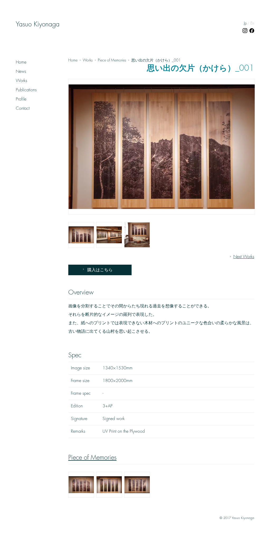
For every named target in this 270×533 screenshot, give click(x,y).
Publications (26, 90)
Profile (21, 99)
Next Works (243, 257)
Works (21, 81)
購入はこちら (100, 270)
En (252, 23)
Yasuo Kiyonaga (38, 24)
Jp (245, 23)
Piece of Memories (92, 457)
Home (21, 62)
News (21, 71)
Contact (23, 108)
